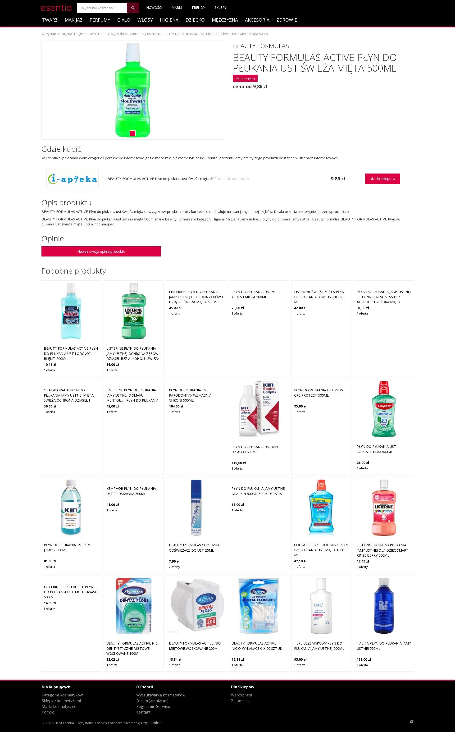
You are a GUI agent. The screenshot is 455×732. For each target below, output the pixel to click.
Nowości (154, 7)
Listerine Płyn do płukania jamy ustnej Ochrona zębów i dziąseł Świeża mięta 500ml (196, 296)
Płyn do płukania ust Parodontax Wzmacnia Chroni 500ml (190, 395)
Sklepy (220, 7)
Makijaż (73, 20)
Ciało (123, 20)
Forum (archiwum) (152, 700)
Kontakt (143, 712)
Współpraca (241, 695)
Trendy (198, 7)
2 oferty (174, 567)
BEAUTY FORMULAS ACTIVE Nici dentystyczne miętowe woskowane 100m (132, 648)
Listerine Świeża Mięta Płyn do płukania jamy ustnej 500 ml (319, 296)
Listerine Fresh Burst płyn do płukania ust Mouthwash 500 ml (71, 592)
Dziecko (195, 20)
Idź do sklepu (381, 178)
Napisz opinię (245, 78)
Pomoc (48, 712)
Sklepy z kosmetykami (61, 700)
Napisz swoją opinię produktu (101, 251)
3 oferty (49, 608)
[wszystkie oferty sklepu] (72, 178)
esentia (56, 6)
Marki (177, 7)
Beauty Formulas (261, 45)
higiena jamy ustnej (91, 34)
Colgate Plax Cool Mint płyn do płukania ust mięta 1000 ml (321, 550)
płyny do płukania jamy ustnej (134, 34)
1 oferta (49, 370)
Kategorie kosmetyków (62, 695)
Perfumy (100, 20)
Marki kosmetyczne (59, 706)
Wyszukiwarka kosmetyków (160, 695)
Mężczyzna (225, 20)
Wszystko (48, 34)
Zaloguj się (240, 700)
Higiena (169, 20)
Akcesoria (257, 20)
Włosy (145, 20)
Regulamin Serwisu (153, 706)
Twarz (50, 20)
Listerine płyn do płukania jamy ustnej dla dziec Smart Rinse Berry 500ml (383, 550)
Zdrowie (287, 20)
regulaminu (151, 722)
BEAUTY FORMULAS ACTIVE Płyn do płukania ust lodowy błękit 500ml (71, 353)
